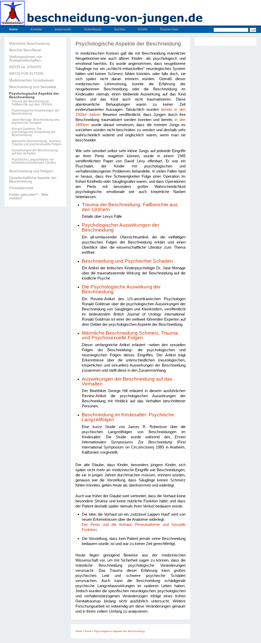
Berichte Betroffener (25, 50)
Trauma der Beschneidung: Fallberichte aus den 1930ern (32, 103)
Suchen (119, 29)
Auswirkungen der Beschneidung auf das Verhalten (35, 152)
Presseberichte (21, 188)
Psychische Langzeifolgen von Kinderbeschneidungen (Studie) (34, 161)
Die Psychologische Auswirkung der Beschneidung (121, 289)
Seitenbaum (92, 29)
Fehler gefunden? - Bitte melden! (28, 196)
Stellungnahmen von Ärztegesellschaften (25, 58)
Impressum (63, 29)
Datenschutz (169, 29)
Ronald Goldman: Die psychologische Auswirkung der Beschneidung (34, 132)
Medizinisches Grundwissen (31, 80)
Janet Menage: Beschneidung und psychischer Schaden (35, 121)
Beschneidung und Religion (31, 171)
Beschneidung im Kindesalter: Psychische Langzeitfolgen (128, 417)
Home (13, 29)
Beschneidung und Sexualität (32, 87)
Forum (142, 29)
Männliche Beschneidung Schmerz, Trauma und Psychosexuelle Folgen (130, 335)
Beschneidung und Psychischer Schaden (127, 261)
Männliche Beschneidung (29, 43)
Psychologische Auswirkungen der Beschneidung (35, 112)
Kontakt (36, 29)
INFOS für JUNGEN (25, 67)
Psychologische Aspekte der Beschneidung (34, 95)
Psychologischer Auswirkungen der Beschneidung (120, 227)
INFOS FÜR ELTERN (26, 73)
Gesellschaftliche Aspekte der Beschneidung (33, 179)
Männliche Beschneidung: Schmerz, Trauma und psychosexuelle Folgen (37, 143)
